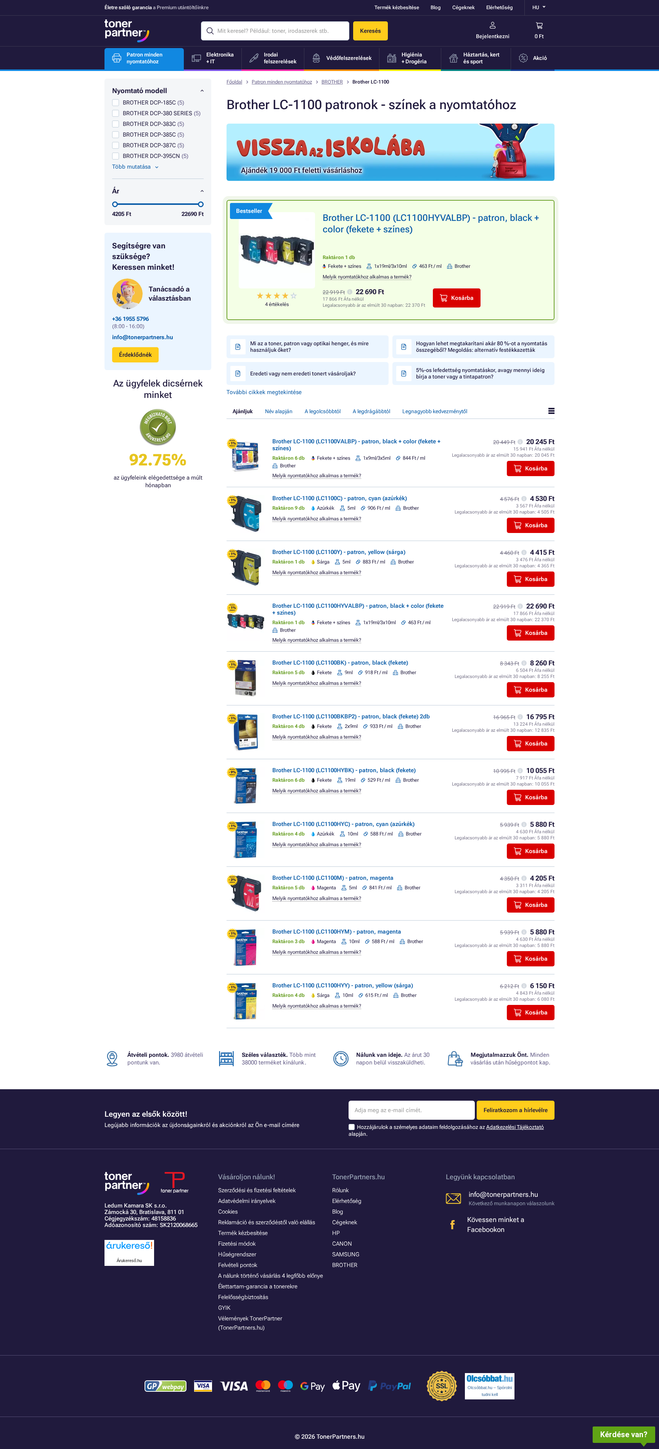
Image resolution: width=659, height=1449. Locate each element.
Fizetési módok (237, 1243)
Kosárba (462, 298)
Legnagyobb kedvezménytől (434, 411)
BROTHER (332, 82)
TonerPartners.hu (358, 1177)
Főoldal (234, 82)
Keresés (370, 30)
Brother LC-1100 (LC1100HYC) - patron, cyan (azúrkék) (343, 824)
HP (336, 1233)
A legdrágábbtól (371, 411)
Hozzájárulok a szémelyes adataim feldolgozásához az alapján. (446, 1130)
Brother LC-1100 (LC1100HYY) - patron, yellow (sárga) (342, 985)
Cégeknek (463, 7)
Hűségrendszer (237, 1254)
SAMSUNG (345, 1254)
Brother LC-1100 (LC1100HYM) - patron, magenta (336, 931)
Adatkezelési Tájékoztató (515, 1127)
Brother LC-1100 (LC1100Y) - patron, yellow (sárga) (338, 552)
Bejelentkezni (493, 36)
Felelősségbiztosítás (243, 1297)
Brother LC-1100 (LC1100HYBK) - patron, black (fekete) (344, 770)
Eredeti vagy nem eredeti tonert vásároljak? (303, 373)
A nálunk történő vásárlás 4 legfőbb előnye (270, 1275)
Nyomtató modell (139, 91)
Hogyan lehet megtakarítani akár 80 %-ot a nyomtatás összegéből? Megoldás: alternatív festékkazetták (481, 346)
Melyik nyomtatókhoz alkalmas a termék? (367, 277)
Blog (436, 7)
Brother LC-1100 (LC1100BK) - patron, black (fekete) (340, 662)
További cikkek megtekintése (264, 392)
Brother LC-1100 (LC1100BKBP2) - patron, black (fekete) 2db (351, 716)
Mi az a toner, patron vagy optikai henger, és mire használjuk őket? (309, 346)
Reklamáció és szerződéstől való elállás (266, 1222)
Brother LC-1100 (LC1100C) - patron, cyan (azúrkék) (339, 498)
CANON (342, 1243)
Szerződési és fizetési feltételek (257, 1190)
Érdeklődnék (135, 354)
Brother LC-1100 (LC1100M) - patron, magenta (333, 877)
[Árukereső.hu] (129, 1249)
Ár (115, 191)
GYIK (224, 1307)
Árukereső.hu (129, 1260)
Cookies (228, 1211)
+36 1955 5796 (130, 319)
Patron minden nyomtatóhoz (282, 82)
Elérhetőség (499, 7)
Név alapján (279, 411)
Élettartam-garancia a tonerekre (257, 1286)
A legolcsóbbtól (323, 411)
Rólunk (340, 1190)
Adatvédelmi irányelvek (246, 1201)
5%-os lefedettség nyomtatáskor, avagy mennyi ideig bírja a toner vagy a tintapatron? (480, 373)
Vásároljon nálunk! (246, 1177)
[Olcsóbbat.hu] (490, 1378)
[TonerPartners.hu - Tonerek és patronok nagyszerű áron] (126, 30)
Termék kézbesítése (397, 7)
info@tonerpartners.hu (142, 337)
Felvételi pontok (237, 1265)
